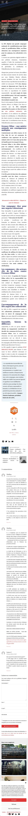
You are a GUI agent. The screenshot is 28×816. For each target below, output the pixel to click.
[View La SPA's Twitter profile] (15, 418)
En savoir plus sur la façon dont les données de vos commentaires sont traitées (14, 733)
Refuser (14, 804)
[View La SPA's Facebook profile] (12, 418)
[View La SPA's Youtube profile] (12, 422)
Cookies (4, 812)
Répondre (8, 522)
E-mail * (3, 708)
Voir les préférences (14, 808)
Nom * (3, 702)
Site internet (4, 714)
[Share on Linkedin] (8, 35)
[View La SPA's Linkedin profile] (14, 425)
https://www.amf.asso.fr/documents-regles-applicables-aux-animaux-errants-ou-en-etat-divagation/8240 (16, 641)
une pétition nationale (13, 111)
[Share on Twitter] (5, 35)
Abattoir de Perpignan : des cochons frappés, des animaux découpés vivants (13, 767)
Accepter (14, 800)
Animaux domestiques (13, 21)
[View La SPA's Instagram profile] (15, 422)
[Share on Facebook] (3, 35)
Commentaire (5, 683)
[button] (25, 783)
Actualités (4, 21)
